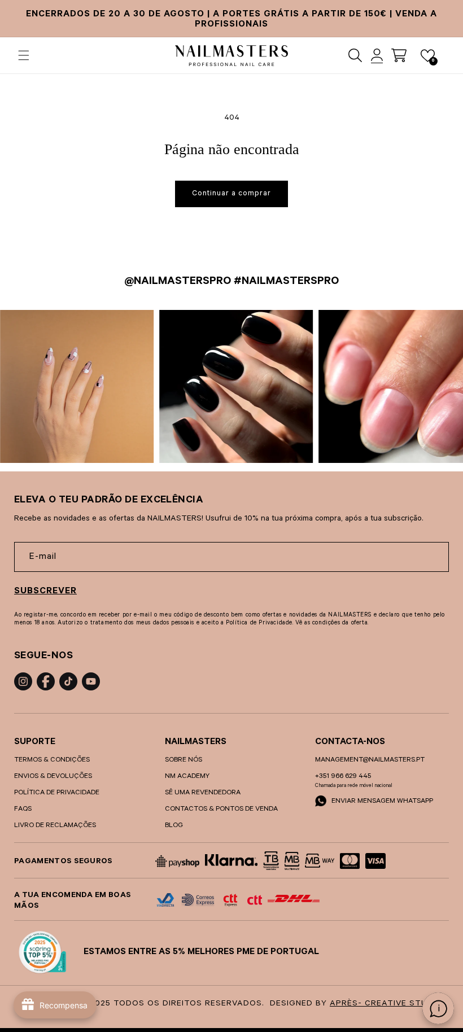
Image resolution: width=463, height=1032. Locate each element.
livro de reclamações (55, 826)
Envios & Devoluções (53, 777)
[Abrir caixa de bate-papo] (438, 1008)
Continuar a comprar (231, 194)
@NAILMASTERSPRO (177, 282)
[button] (23, 55)
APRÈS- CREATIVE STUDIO (386, 1004)
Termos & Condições (52, 760)
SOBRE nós (183, 760)
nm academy (187, 777)
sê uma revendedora (203, 793)
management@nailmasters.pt (370, 760)
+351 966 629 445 (343, 777)
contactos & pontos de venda (221, 810)
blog (174, 826)
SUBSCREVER (45, 592)
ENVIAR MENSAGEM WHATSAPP (381, 802)
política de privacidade (56, 793)
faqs (23, 810)
